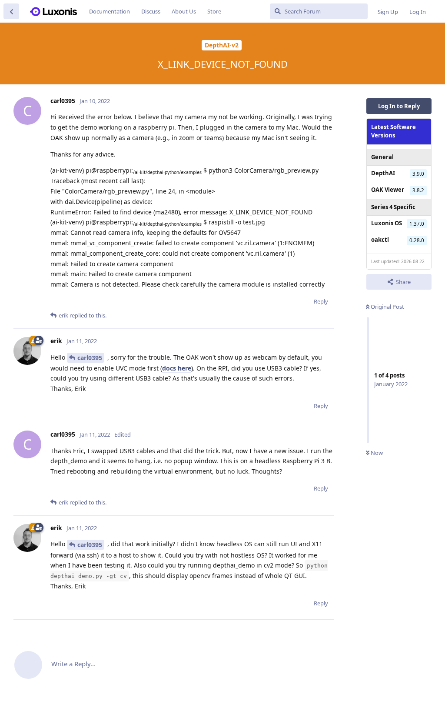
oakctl (380, 240)
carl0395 (89, 358)
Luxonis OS (386, 223)
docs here (176, 368)
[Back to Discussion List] (11, 11)
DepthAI (383, 173)
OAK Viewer (387, 190)
